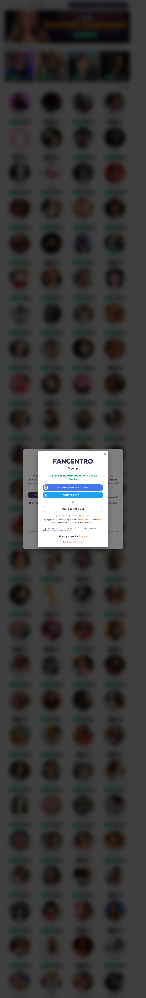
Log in (84, 536)
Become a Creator (73, 542)
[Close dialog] (105, 454)
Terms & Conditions (84, 520)
